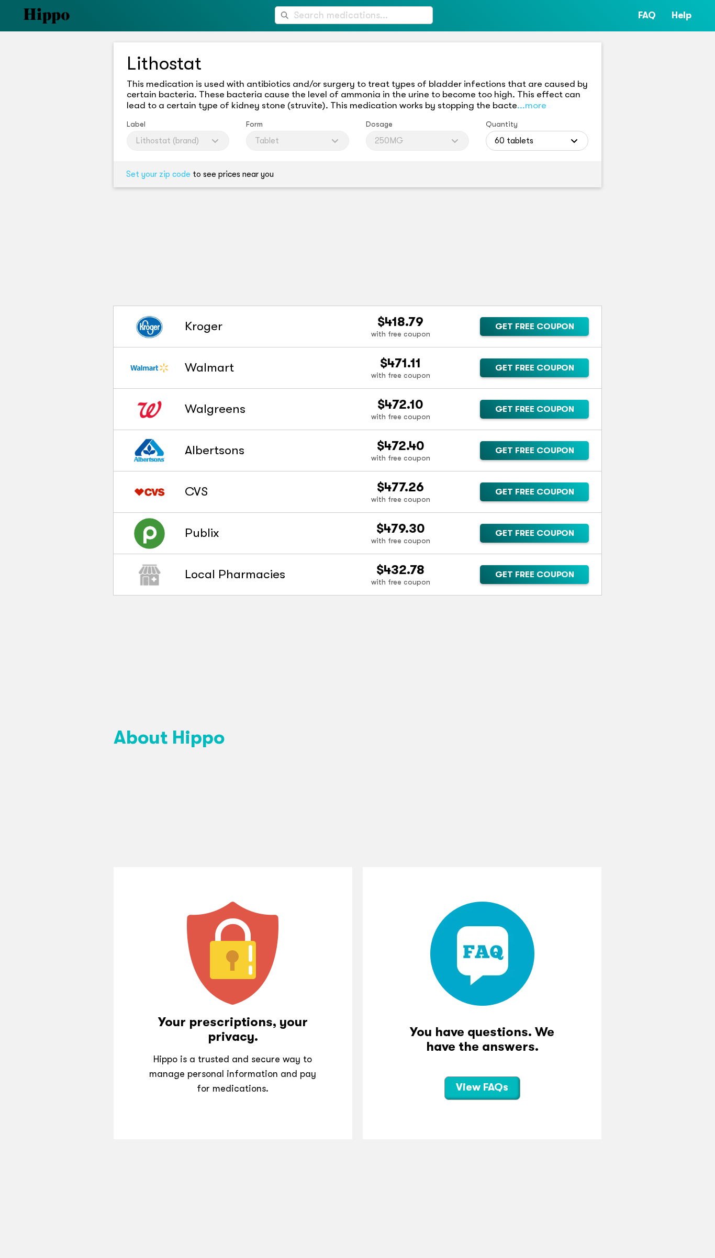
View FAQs (482, 1087)
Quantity (502, 124)
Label (136, 124)
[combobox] (354, 15)
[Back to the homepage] (35, 15)
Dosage (379, 124)
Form (254, 124)
